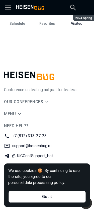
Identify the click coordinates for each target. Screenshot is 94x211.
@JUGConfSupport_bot (32, 155)
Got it (47, 196)
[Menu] (8, 8)
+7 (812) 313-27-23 (29, 135)
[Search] (73, 8)
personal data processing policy (36, 182)
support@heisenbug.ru (31, 145)
